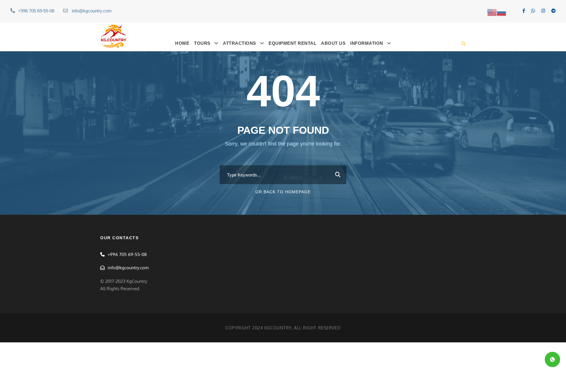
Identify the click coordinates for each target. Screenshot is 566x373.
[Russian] (501, 11)
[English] (492, 11)
